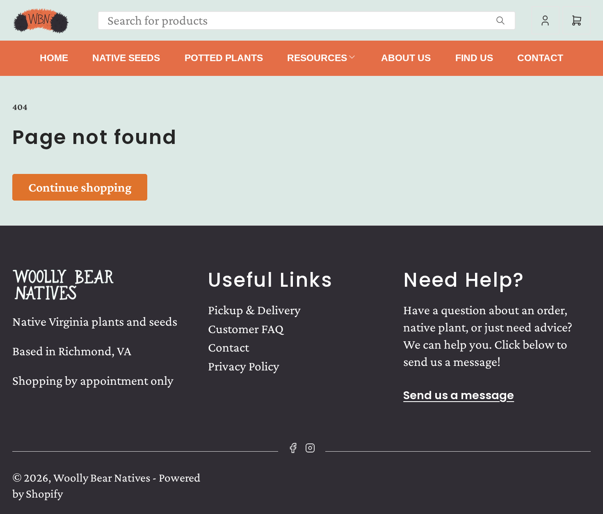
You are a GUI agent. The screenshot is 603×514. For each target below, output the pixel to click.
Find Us (474, 58)
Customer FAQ (245, 329)
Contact (540, 58)
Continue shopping (80, 187)
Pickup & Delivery (254, 310)
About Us (406, 58)
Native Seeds (126, 58)
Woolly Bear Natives (101, 477)
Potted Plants (224, 58)
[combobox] (307, 20)
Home (54, 58)
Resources (317, 58)
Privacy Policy (243, 366)
